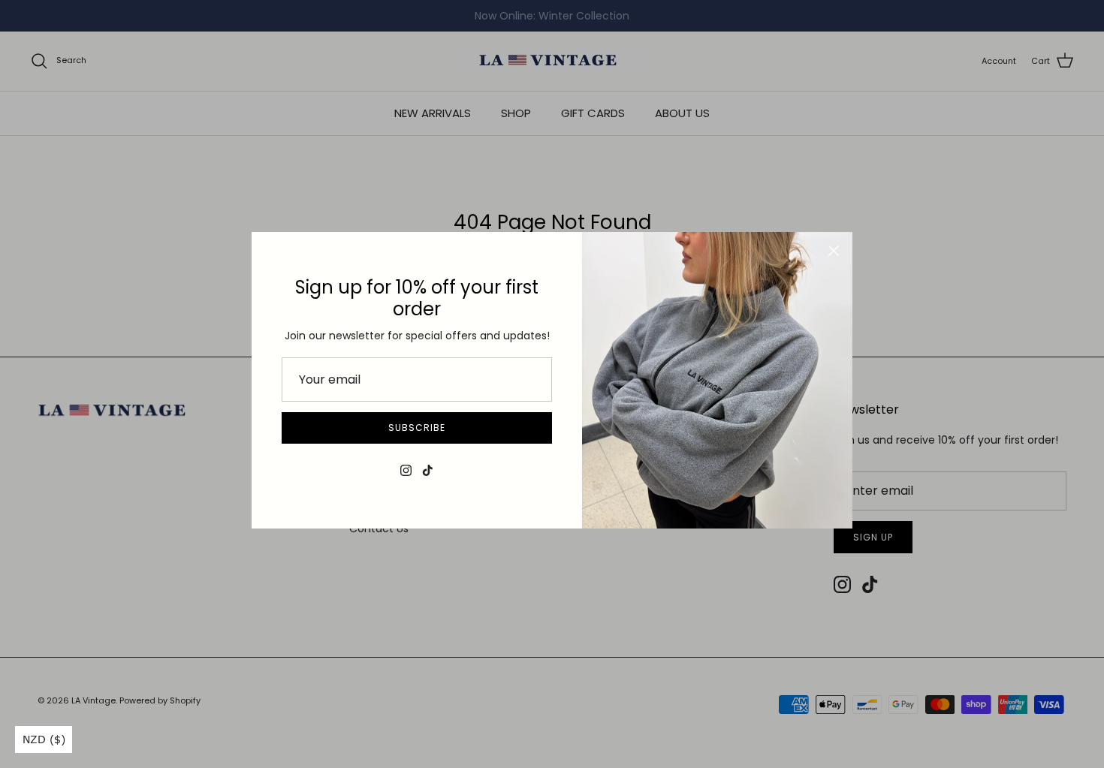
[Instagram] (406, 470)
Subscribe (416, 427)
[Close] (833, 250)
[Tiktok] (427, 470)
